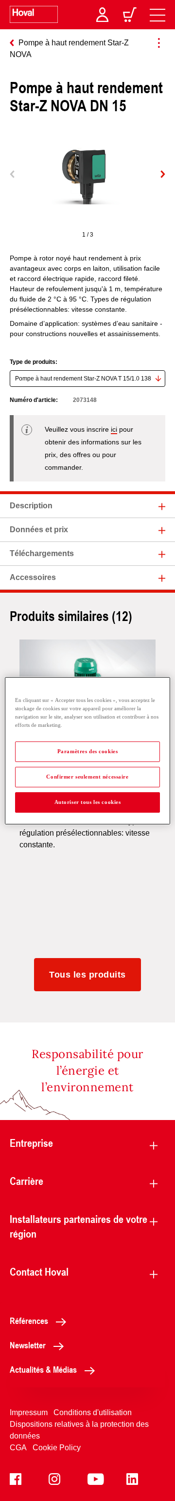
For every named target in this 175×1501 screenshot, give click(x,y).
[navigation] (157, 14)
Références (29, 1320)
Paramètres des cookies (87, 751)
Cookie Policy (57, 1447)
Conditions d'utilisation (92, 1412)
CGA (18, 1447)
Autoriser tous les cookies (87, 802)
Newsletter (28, 1345)
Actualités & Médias (43, 1369)
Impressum (29, 1412)
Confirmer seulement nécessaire (87, 777)
